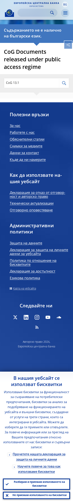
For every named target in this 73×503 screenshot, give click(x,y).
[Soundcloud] (58, 317)
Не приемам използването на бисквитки (39, 495)
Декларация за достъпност (32, 271)
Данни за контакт (24, 153)
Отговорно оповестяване (31, 210)
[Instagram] (37, 317)
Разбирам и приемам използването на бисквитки (39, 484)
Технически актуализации (32, 203)
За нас (15, 126)
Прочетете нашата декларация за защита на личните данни (39, 457)
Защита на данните (26, 243)
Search (52, 12)
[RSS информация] (37, 327)
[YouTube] (48, 317)
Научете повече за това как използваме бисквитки (39, 469)
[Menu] (65, 13)
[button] (65, 4)
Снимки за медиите (26, 146)
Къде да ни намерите (28, 160)
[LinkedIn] (26, 317)
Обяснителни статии (27, 139)
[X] (15, 317)
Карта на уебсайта (24, 288)
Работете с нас (22, 132)
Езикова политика (25, 278)
